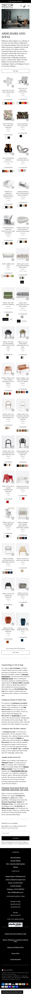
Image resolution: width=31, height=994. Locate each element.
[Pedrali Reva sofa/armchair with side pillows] (22, 294)
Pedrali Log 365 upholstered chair (23, 629)
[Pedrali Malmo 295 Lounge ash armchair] (8, 584)
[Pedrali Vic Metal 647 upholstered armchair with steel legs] (8, 333)
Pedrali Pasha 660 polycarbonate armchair (8, 524)
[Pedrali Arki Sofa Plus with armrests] (8, 294)
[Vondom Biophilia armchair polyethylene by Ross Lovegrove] (8, 219)
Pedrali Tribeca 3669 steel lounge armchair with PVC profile (8, 380)
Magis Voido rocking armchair (23, 159)
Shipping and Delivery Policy (15, 947)
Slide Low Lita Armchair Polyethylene (22, 90)
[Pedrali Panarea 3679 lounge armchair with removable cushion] (22, 513)
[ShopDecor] (8, 6)
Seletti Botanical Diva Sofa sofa (22, 124)
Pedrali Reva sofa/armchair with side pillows (22, 304)
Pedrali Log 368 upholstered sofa (22, 594)
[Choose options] (13, 86)
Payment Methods (15, 861)
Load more (15, 652)
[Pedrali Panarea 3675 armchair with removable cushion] (8, 549)
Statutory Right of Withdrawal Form (15, 876)
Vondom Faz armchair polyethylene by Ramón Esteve (8, 194)
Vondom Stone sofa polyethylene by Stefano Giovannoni (22, 229)
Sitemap (15, 867)
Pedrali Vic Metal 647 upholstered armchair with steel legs (8, 344)
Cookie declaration (15, 959)
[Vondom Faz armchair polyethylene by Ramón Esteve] (8, 182)
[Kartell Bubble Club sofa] (8, 255)
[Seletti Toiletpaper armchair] (8, 149)
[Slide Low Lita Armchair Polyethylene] (22, 80)
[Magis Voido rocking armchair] (22, 149)
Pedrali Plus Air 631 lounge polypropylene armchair (8, 488)
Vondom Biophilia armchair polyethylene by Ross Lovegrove (8, 230)
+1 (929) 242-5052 (15, 886)
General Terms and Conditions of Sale (15, 934)
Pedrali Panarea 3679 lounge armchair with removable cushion (23, 525)
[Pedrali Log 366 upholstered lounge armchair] (8, 619)
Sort (17, 71)
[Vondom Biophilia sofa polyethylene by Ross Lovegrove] (22, 183)
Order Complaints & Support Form (15, 880)
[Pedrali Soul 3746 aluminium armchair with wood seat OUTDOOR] (22, 405)
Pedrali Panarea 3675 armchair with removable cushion (8, 560)
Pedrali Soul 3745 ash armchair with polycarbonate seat (8, 452)
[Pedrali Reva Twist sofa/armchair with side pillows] (22, 255)
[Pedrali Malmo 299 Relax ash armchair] (22, 549)
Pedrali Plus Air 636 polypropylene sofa (23, 487)
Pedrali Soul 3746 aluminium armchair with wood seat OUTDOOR (22, 416)
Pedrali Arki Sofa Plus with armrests (8, 303)
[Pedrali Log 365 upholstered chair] (22, 619)
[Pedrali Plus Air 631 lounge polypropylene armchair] (8, 477)
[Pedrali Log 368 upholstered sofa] (22, 584)
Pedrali (19, 738)
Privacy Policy (15, 953)
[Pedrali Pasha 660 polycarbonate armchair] (8, 513)
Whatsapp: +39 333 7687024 (15, 889)
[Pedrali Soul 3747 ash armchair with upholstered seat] (8, 405)
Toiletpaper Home (7, 679)
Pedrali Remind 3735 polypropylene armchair (23, 452)
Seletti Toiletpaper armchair (8, 159)
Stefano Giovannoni (8, 808)
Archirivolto (16, 716)
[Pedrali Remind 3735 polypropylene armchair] (22, 442)
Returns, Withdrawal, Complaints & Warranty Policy (15, 940)
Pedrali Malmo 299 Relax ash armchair (23, 559)
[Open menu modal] (28, 6)
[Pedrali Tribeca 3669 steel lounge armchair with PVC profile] (8, 369)
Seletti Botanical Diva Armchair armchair (8, 125)
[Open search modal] (21, 6)
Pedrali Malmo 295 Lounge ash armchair (8, 595)
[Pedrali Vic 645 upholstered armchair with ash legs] (22, 333)
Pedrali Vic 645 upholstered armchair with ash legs (23, 344)
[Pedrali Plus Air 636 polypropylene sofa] (22, 477)
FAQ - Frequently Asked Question (15, 864)
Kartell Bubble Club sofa (8, 264)
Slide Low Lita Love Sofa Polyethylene (8, 91)
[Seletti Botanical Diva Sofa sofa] (22, 115)
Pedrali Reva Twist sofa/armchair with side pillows (22, 265)
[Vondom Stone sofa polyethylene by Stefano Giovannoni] (22, 219)
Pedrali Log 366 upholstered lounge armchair (8, 629)
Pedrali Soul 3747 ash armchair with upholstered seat (8, 415)
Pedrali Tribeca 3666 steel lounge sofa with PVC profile (22, 379)
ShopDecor (13, 973)
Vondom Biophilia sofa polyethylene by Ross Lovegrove (22, 193)
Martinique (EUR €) (8, 970)
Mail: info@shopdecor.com (15, 892)
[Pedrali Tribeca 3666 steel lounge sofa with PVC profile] (22, 369)
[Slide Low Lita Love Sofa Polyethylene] (8, 81)
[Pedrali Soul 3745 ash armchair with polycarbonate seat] (8, 442)
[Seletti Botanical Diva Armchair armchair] (8, 115)
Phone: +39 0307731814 (15, 883)
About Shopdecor (15, 858)
